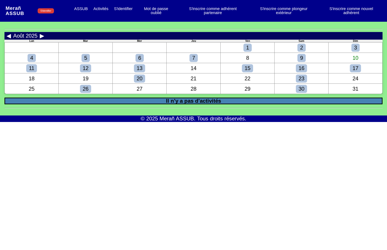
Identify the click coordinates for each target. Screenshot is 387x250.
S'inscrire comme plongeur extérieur (283, 11)
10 (355, 58)
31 (355, 89)
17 (355, 68)
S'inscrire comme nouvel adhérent (351, 11)
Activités (100, 9)
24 (355, 78)
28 (193, 89)
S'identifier (45, 10)
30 (301, 89)
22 (247, 78)
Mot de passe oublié (156, 11)
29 (247, 89)
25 (31, 89)
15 (247, 68)
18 (31, 78)
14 (193, 68)
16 (301, 68)
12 (85, 68)
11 (31, 68)
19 (85, 78)
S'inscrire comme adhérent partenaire (213, 11)
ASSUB (81, 9)
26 (85, 89)
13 (139, 68)
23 (301, 78)
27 (139, 89)
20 (139, 78)
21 (193, 78)
